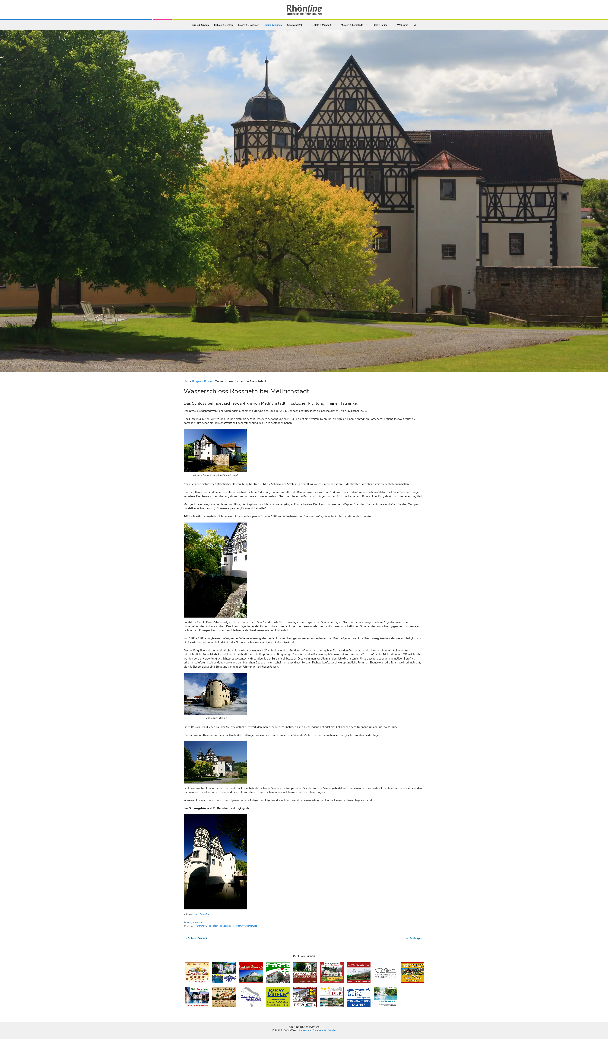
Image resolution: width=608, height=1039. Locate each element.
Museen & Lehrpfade (352, 25)
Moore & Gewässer (248, 25)
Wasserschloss (249, 925)
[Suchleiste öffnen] (415, 25)
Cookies (332, 1030)
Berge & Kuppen (200, 25)
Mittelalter (212, 925)
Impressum (305, 1030)
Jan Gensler (202, 914)
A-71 (189, 925)
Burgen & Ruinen (273, 25)
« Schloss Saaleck (196, 938)
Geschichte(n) (294, 25)
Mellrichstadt (199, 925)
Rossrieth (236, 925)
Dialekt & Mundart (321, 25)
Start (187, 381)
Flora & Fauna (380, 25)
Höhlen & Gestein (223, 25)
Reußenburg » (413, 938)
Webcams (402, 25)
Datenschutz (319, 1030)
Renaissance (225, 925)
